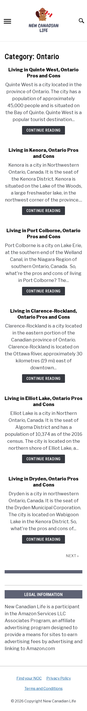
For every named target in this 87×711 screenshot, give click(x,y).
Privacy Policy (58, 678)
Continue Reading (43, 130)
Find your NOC (29, 678)
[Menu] (7, 22)
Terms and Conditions (43, 688)
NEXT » (72, 556)
